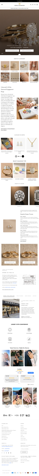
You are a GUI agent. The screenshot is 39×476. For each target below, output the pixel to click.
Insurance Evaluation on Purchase (6, 432)
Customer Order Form (24, 439)
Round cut (19, 206)
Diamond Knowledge (24, 433)
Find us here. (14, 282)
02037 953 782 (7, 287)
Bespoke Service (4, 436)
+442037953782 (7, 448)
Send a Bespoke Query (23, 239)
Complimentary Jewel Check (6, 434)
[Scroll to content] (19, 55)
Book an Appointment (23, 241)
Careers (22, 435)
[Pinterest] (6, 452)
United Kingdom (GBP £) (6, 470)
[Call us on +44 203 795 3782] (30, 4)
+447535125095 (6, 450)
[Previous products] (16, 156)
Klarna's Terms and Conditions (25, 460)
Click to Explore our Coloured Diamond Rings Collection (7, 129)
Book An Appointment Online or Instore (7, 289)
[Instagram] (4, 452)
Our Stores (22, 427)
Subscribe (24, 452)
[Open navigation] (2, 4)
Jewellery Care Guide (24, 431)
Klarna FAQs (22, 462)
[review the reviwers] (17, 376)
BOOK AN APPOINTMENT (26, 52)
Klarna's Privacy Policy (24, 459)
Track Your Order (23, 438)
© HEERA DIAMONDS (5, 472)
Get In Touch (22, 436)
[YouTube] (8, 452)
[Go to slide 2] (19, 156)
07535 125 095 (13, 287)
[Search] (34, 4)
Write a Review (30, 372)
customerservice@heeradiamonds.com (7, 446)
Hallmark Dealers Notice (5, 428)
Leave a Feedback (4, 439)
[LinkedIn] (10, 452)
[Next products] (23, 156)
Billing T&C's (22, 430)
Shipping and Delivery (24, 428)
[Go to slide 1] (18, 156)
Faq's (2, 425)
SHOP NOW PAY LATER (5, 464)
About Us (22, 425)
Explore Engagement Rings (12, 52)
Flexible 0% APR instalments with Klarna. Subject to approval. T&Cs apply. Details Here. (9, 431)
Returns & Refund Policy (5, 427)
